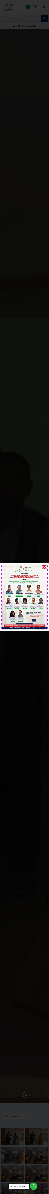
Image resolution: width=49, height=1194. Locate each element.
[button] (44, 567)
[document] (24, 597)
